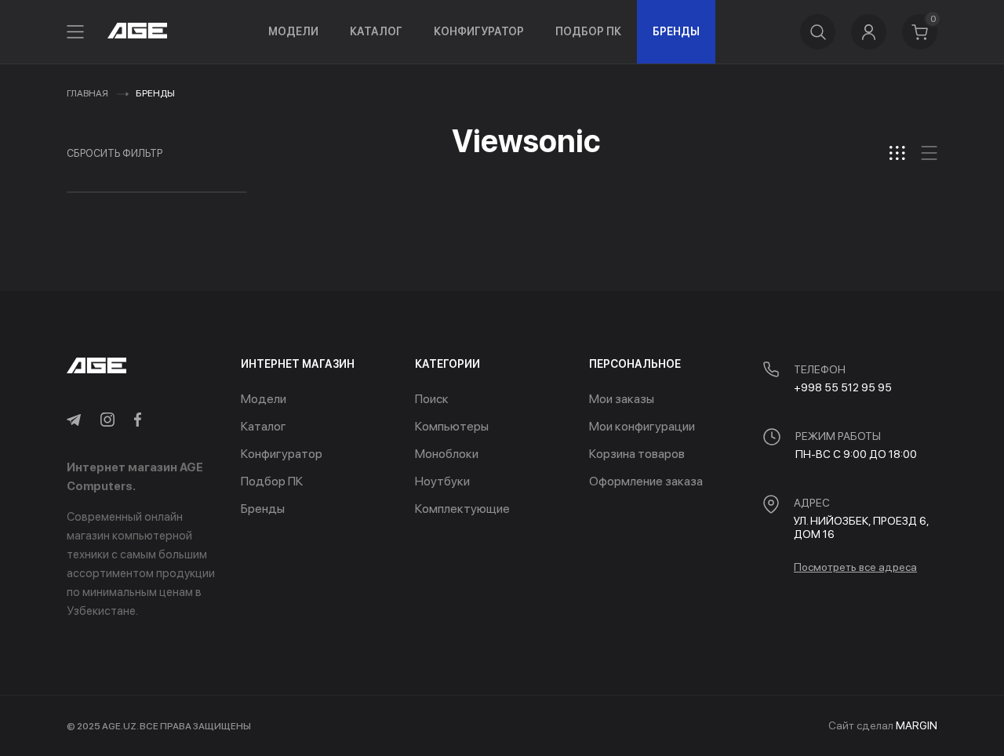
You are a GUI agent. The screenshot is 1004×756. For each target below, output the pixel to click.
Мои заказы (621, 398)
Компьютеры (452, 426)
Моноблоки (446, 453)
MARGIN (916, 725)
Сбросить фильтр (114, 153)
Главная (87, 93)
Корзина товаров (637, 453)
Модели (293, 31)
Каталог (376, 31)
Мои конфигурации (642, 426)
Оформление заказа (646, 481)
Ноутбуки (442, 481)
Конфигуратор (479, 31)
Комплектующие (462, 508)
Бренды (676, 31)
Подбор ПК (588, 31)
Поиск (432, 398)
